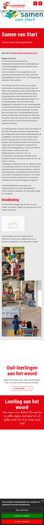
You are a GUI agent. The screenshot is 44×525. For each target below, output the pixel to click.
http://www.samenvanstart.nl (24, 53)
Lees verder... (16, 388)
